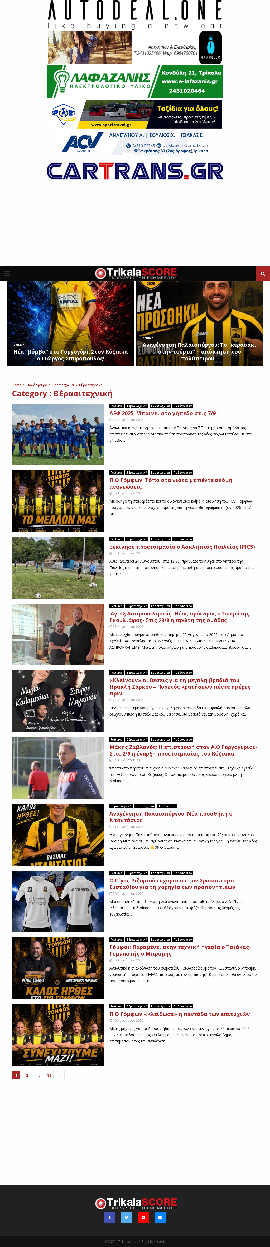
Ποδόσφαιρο (183, 406)
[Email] (160, 1217)
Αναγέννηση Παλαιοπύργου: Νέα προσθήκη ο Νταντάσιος (171, 817)
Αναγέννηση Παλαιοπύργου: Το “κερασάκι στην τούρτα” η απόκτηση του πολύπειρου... (200, 351)
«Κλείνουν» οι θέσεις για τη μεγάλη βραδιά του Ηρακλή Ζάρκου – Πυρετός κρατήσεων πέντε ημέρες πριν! (179, 687)
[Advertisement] (135, 227)
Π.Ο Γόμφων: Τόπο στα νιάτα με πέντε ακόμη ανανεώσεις (171, 483)
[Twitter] (126, 1217)
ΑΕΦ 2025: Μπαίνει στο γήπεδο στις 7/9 (162, 413)
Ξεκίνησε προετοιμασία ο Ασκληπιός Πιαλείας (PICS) (182, 546)
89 (49, 1075)
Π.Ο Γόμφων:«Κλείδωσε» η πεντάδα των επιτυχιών (179, 1013)
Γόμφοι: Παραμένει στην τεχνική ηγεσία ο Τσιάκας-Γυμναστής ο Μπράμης (180, 950)
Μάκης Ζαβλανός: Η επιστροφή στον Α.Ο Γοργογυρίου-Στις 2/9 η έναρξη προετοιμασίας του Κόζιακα (183, 750)
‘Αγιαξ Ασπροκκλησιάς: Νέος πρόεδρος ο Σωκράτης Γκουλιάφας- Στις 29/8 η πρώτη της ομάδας (179, 617)
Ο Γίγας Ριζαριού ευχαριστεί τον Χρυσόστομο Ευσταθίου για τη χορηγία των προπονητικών (172, 884)
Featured (19, 345)
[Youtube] (143, 1217)
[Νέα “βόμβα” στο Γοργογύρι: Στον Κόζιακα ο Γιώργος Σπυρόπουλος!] (70, 323)
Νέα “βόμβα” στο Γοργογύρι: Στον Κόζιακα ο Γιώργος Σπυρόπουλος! (70, 355)
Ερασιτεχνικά (160, 406)
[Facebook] (109, 1217)
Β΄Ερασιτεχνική (137, 406)
